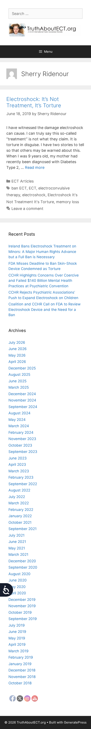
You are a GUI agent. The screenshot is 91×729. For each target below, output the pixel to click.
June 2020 (17, 580)
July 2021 (16, 535)
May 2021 (16, 548)
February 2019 (20, 657)
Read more (34, 167)
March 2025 (18, 387)
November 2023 (22, 439)
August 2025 (19, 374)
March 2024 (18, 426)
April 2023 (17, 464)
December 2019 (22, 599)
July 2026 (16, 342)
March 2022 (18, 503)
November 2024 (22, 400)
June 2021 (17, 542)
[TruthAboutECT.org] (45, 29)
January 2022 (20, 516)
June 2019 (17, 632)
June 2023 (17, 458)
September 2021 (22, 529)
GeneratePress (75, 722)
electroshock (34, 195)
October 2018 (20, 683)
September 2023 (22, 452)
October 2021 (20, 522)
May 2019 (16, 638)
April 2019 (17, 644)
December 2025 (22, 368)
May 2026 (17, 355)
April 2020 (17, 593)
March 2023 (18, 471)
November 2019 (22, 606)
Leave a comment (27, 208)
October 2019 (20, 612)
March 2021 (18, 554)
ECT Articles (22, 181)
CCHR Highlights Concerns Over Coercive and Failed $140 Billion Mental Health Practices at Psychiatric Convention (43, 280)
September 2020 (22, 567)
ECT (32, 188)
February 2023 (20, 477)
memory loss (67, 202)
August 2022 (19, 490)
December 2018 (21, 670)
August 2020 (19, 574)
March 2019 (18, 651)
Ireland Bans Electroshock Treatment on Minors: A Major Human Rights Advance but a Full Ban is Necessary (42, 251)
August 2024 (19, 413)
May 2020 (17, 587)
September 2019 (22, 619)
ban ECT (19, 188)
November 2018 (22, 677)
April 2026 (17, 362)
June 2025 (17, 381)
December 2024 (22, 394)
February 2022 (20, 509)
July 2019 (16, 625)
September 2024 (22, 407)
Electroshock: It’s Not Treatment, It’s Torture (33, 102)
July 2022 (16, 497)
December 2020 (22, 561)
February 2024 (20, 432)
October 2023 (20, 445)
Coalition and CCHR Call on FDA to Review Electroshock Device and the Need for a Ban (44, 309)
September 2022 (22, 484)
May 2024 (17, 420)
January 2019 (20, 664)
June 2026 (17, 349)
